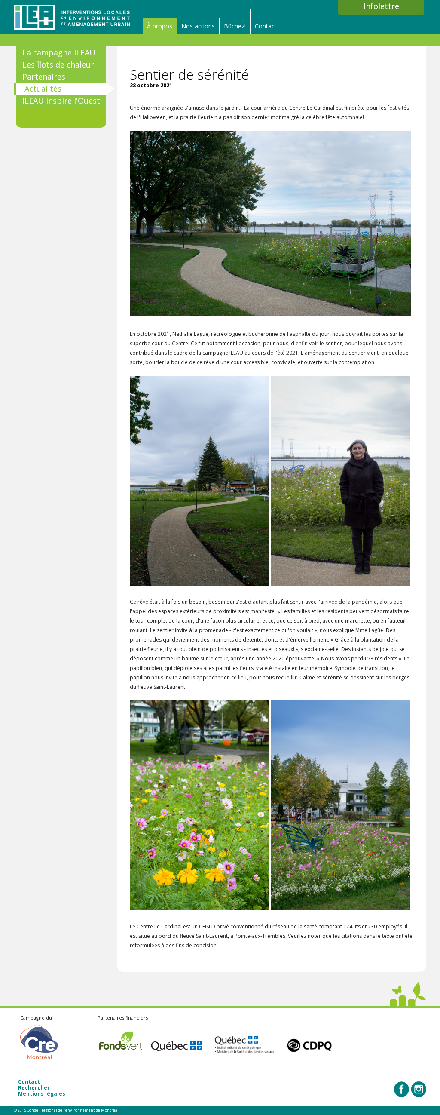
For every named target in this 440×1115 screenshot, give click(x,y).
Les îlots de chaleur (58, 64)
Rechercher (34, 1087)
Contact (266, 26)
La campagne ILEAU (58, 52)
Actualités (42, 88)
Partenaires (43, 76)
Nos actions (198, 26)
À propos (159, 26)
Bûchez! (235, 26)
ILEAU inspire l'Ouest (61, 100)
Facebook (401, 1089)
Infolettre (381, 6)
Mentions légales (41, 1093)
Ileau (72, 17)
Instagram (418, 1089)
